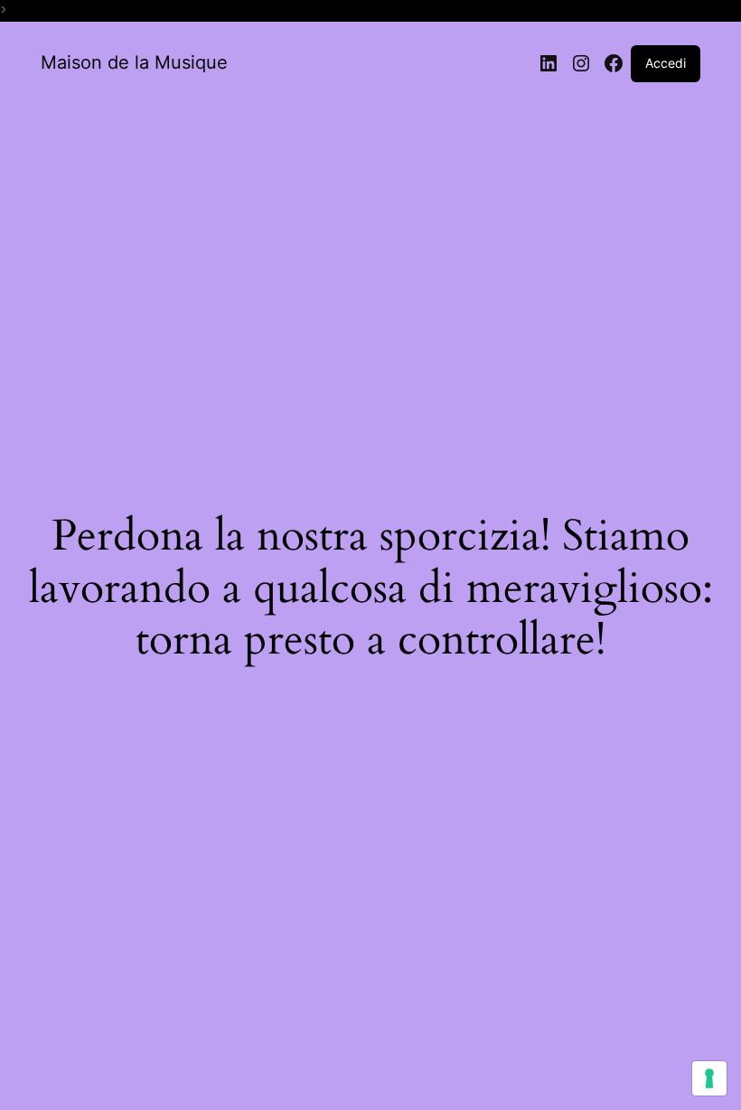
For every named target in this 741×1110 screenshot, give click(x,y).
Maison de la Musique (134, 62)
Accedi (665, 63)
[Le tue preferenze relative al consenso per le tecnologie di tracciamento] (709, 1078)
